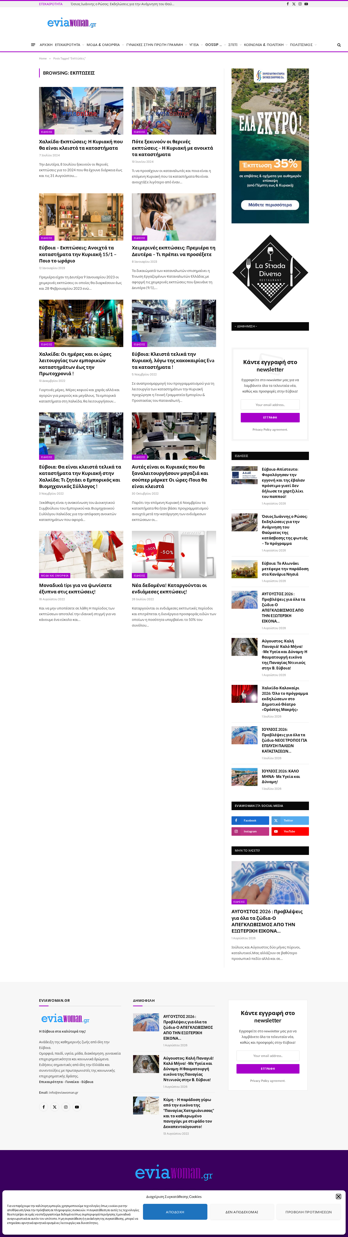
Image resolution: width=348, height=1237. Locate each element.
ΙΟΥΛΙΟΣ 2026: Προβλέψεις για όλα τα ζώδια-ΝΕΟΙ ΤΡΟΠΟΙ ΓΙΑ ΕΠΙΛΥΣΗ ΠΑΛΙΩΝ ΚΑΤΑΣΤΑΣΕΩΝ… (284, 740)
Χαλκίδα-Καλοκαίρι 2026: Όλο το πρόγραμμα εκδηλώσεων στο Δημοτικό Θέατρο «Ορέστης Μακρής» (285, 699)
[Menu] (33, 44)
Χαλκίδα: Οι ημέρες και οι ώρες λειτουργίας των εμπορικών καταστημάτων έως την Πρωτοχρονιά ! (75, 363)
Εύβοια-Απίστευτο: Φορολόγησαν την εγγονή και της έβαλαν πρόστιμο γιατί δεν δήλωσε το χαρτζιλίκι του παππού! (283, 482)
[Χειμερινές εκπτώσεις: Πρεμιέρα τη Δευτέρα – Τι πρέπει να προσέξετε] (174, 217)
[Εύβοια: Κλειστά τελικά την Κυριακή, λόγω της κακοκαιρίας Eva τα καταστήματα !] (174, 323)
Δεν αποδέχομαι (242, 1212)
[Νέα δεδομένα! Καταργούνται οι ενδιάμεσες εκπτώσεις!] (174, 554)
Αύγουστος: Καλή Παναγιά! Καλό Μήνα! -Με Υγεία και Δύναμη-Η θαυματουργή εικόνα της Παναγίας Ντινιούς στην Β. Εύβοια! (284, 654)
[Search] (338, 44)
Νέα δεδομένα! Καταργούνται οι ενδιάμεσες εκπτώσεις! (169, 588)
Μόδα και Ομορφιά (54, 576)
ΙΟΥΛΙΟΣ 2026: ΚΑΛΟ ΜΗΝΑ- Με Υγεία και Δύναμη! (281, 776)
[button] (338, 1196)
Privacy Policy (262, 429)
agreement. (270, 429)
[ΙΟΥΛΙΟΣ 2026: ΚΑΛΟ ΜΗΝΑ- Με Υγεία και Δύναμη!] (245, 777)
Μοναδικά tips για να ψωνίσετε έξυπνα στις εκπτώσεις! (75, 588)
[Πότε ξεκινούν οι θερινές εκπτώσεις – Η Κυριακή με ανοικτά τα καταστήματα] (174, 110)
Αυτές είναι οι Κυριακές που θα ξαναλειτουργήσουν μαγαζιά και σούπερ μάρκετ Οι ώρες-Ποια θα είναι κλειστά (170, 476)
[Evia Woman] (71, 22)
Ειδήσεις (47, 132)
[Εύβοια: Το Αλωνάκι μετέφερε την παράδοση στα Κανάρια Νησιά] (245, 569)
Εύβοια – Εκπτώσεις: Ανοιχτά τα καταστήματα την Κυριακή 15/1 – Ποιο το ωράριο (77, 254)
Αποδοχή (175, 1212)
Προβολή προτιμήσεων (309, 1212)
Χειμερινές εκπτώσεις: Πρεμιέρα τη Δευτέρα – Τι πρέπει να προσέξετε (173, 251)
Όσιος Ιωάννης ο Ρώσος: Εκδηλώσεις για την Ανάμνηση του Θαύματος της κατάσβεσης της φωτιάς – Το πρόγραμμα (285, 530)
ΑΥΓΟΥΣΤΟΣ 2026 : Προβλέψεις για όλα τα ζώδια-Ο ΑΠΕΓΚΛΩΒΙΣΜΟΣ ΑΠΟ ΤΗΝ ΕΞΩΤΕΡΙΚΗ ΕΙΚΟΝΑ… (283, 607)
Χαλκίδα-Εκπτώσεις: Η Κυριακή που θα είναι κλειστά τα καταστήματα (81, 145)
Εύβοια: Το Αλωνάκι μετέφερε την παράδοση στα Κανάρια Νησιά (121, 4)
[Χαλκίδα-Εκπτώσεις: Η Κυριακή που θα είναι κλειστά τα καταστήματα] (81, 110)
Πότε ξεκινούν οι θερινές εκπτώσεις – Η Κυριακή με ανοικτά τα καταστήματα (172, 148)
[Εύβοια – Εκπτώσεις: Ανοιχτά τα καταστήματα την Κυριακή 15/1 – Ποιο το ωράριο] (81, 217)
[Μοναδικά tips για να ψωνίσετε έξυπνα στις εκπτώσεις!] (81, 554)
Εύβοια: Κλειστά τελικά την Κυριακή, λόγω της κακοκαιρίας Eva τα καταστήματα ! (173, 360)
